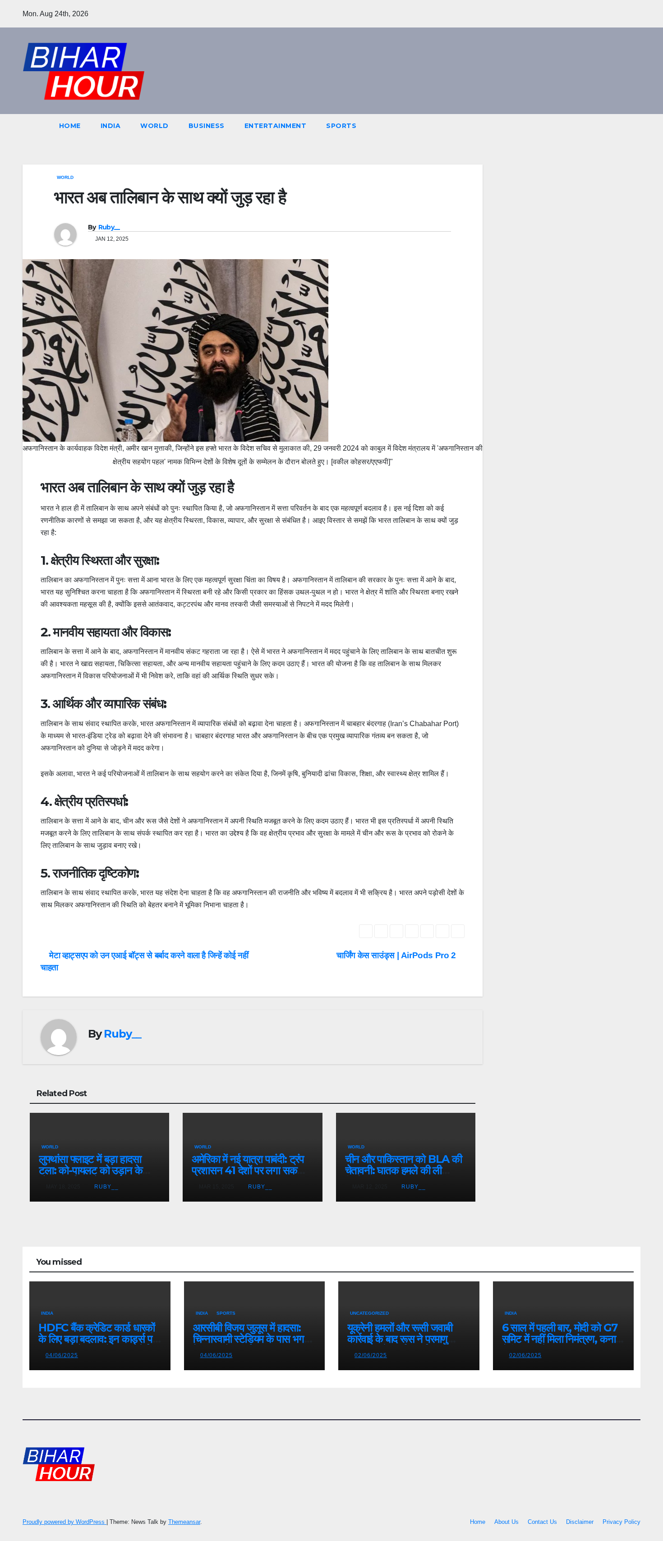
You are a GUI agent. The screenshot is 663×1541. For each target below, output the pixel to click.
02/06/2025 (371, 1355)
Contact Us (542, 1521)
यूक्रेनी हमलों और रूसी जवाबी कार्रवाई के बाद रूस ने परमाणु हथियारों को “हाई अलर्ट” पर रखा (404, 1339)
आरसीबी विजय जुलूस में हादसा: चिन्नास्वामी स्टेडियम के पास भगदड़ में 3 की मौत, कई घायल (254, 1339)
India (111, 126)
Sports (341, 126)
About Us (506, 1521)
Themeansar (184, 1521)
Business (207, 126)
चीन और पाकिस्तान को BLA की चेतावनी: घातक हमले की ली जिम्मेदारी (403, 1170)
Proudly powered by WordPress (64, 1521)
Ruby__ (109, 227)
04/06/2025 (62, 1355)
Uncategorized (369, 1313)
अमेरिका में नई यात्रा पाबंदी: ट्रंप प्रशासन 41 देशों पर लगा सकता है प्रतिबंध (252, 1170)
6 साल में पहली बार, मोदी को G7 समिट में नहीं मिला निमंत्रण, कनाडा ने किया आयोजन (563, 1339)
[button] (617, 125)
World (154, 126)
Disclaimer (580, 1521)
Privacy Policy (621, 1521)
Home (70, 126)
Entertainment (275, 126)
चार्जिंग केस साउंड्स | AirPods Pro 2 (397, 955)
